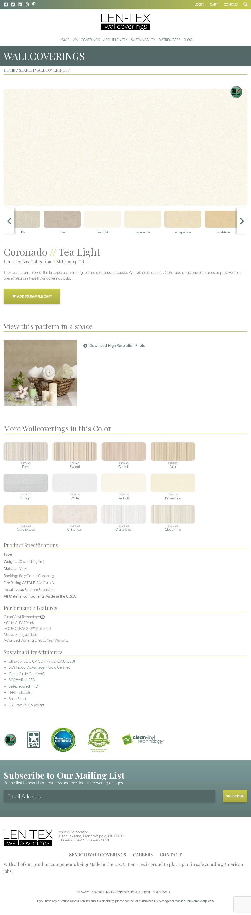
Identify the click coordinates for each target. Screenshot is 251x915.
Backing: (11, 575)
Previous (9, 221)
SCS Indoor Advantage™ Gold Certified (40, 667)
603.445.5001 (97, 840)
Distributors (169, 40)
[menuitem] (64, 40)
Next (242, 221)
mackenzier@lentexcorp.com (194, 901)
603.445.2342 (69, 840)
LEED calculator (21, 692)
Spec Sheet (17, 698)
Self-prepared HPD (23, 686)
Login (199, 4)
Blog (188, 40)
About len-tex (115, 40)
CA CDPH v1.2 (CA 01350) (53, 661)
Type (8, 554)
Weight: (10, 561)
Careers (143, 855)
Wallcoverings (86, 40)
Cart (214, 4)
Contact (231, 4)
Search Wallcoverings (97, 855)
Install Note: (14, 589)
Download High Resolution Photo (117, 345)
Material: (11, 568)
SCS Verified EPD (22, 679)
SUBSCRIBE (235, 796)
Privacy (83, 892)
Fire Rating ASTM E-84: (23, 582)
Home (64, 40)
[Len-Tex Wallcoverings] (125, 21)
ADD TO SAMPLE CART (34, 296)
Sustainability (143, 40)
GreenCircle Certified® (27, 673)
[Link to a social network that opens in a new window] (6, 4)
